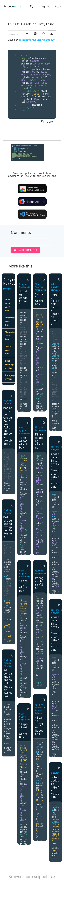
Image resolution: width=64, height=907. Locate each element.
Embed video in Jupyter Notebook (55, 787)
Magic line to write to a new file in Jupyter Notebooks (7, 425)
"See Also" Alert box (8, 305)
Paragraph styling (10, 377)
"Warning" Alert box (10, 321)
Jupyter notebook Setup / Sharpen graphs (55, 309)
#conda (7, 663)
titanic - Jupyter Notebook (39, 726)
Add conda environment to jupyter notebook (7, 683)
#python (7, 400)
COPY (47, 121)
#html (22, 427)
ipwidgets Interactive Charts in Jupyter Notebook (55, 470)
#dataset (39, 713)
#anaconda (24, 287)
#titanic (38, 710)
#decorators (56, 446)
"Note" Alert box (8, 350)
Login (58, 6)
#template (55, 290)
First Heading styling (9, 364)
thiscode (12, 6)
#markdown (48, 39)
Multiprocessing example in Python (7, 527)
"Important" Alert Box (10, 336)
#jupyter (36, 39)
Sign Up (45, 6)
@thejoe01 (25, 39)
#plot (53, 284)
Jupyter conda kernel (23, 298)
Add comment (25, 249)
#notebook (40, 707)
